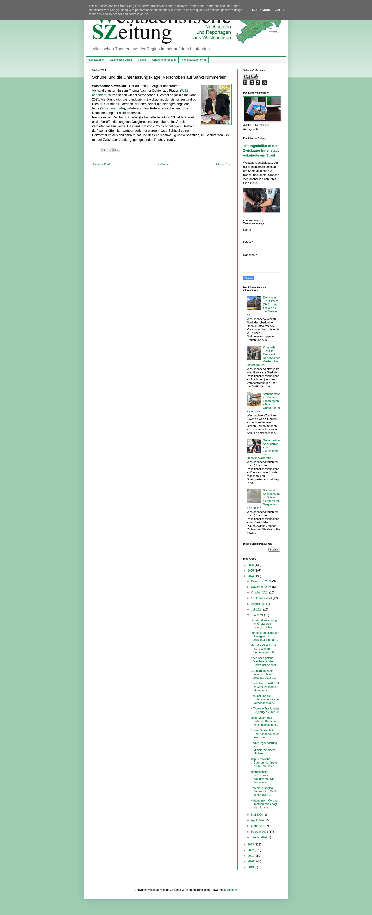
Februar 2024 (260, 831)
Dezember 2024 (261, 581)
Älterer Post (223, 164)
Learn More (261, 10)
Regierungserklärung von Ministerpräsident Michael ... (264, 748)
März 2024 (258, 825)
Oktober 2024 (260, 592)
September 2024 (262, 598)
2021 (251, 855)
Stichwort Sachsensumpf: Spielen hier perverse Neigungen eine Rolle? (263, 499)
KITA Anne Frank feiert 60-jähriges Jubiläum (265, 710)
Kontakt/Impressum (164, 59)
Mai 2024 (257, 814)
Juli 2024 (257, 609)
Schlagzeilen (96, 59)
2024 (251, 576)
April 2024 (257, 820)
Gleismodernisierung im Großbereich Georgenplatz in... (264, 623)
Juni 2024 (257, 615)
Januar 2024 (259, 837)
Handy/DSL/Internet (194, 59)
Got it (279, 10)
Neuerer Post (101, 164)
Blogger (232, 889)
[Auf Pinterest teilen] (118, 150)
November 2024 (261, 586)
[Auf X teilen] (111, 150)
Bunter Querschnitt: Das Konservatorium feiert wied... (265, 734)
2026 (251, 565)
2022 (251, 850)
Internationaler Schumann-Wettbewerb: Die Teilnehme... (262, 777)
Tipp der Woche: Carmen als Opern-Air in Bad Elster (264, 762)
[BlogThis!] (107, 150)
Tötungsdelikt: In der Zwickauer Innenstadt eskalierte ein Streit (261, 150)
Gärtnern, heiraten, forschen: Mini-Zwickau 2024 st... (263, 674)
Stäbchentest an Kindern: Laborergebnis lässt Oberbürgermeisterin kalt (263, 402)
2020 (251, 861)
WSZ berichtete (112, 108)
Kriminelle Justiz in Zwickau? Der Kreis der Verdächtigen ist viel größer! (263, 356)
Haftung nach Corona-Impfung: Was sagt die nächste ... (264, 804)
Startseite (163, 164)
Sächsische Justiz (121, 59)
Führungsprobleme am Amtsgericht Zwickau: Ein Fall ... (265, 636)
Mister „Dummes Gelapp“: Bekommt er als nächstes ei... (264, 721)
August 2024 (259, 603)
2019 (251, 867)
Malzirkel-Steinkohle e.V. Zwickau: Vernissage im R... (264, 649)
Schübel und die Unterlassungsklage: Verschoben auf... (265, 699)
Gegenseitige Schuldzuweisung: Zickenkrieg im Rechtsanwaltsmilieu (263, 449)
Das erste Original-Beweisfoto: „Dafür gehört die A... (264, 791)
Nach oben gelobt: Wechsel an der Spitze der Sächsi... (264, 661)
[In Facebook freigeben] (114, 150)
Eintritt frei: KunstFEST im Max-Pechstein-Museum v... (265, 687)
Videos (142, 59)
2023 (251, 844)
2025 (251, 570)
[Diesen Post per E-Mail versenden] (103, 150)
